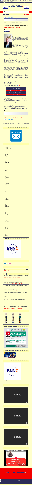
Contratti (6, 170)
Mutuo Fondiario (7, 198)
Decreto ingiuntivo (7, 175)
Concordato (6, 169)
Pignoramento (6, 208)
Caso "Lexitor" (6, 157)
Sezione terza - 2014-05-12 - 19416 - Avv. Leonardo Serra (20, 117)
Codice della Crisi (7, 164)
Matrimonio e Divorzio (7, 193)
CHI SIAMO (12, 470)
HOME (6, 470)
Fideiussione (6, 179)
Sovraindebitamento (7, 221)
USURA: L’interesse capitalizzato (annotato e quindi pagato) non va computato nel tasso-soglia (9, 123)
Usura (5, 234)
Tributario (6, 229)
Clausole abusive (7, 162)
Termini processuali (7, 227)
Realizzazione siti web (15, 480)
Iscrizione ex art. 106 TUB (7, 186)
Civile (5, 161)
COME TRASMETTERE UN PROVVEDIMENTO (16, 90)
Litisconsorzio (6, 191)
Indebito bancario (7, 183)
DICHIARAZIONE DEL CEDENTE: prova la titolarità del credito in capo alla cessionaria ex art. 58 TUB (15, 296)
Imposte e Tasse (6, 182)
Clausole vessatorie (7, 163)
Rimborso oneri (6, 219)
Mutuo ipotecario (7, 199)
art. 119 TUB (6, 153)
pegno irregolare (7, 206)
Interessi (6, 184)
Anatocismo (6, 149)
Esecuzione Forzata (7, 177)
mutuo (5, 197)
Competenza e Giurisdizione (8, 168)
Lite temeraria (6, 190)
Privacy (5, 212)
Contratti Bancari (7, 171)
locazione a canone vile (7, 192)
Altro (5, 146)
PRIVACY (25, 470)
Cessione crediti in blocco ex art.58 (9, 160)
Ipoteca (5, 185)
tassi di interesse (7, 226)
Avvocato (6, 156)
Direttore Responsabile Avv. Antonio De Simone (13, 8)
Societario (6, 220)
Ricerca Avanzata (6, 270)
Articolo (6, 155)
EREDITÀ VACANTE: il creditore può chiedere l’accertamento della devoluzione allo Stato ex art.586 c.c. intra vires (16, 276)
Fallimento (6, 178)
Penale (5, 207)
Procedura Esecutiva (7, 214)
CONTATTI (22, 470)
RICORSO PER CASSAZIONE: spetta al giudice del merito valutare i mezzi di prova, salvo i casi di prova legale (23, 123)
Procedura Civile (6, 213)
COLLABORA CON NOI (17, 470)
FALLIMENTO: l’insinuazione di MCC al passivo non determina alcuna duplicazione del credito (15, 293)
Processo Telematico (7, 215)
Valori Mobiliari (6, 235)
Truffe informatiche (7, 230)
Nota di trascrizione (7, 200)
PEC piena (6, 205)
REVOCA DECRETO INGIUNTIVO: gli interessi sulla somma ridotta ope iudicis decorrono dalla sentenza (15, 285)
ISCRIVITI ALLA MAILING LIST (16, 94)
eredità (5, 176)
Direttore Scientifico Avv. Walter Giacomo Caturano (18, 8)
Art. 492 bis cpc (6, 154)
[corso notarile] (12, 248)
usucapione (6, 233)
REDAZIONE (9, 470)
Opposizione (6, 204)
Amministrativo (6, 147)
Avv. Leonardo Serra (6, 48)
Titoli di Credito (6, 228)
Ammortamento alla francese (8, 148)
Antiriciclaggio (6, 150)
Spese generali (6, 222)
